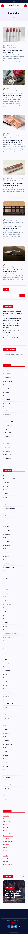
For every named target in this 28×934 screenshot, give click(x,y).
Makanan (7, 652)
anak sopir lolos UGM (10, 479)
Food (6, 585)
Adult (6, 475)
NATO (6, 689)
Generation (8, 593)
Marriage (7, 663)
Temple (7, 773)
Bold (15, 45)
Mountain (7, 670)
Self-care (7, 733)
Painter (7, 700)
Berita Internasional (10, 508)
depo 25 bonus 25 (7, 841)
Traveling (7, 777)
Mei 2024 (7, 443)
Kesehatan (7, 637)
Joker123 (5, 830)
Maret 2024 (8, 451)
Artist (6, 493)
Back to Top (14, 931)
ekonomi (7, 563)
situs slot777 (6, 838)
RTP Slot (5, 818)
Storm (6, 755)
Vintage (7, 788)
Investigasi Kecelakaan (11, 619)
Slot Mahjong (6, 833)
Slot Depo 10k (6, 821)
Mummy (7, 678)
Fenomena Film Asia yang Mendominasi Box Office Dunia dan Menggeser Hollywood (13, 325)
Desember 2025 (9, 381)
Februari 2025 (8, 410)
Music (6, 681)
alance (15, 220)
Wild (6, 792)
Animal (7, 482)
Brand (6, 515)
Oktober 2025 (8, 388)
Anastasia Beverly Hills (8, 222)
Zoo (6, 799)
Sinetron (7, 740)
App (6, 490)
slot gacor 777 (6, 861)
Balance (15, 134)
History (7, 607)
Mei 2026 (7, 373)
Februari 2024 (8, 454)
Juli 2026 (7, 370)
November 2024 (9, 421)
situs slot (5, 850)
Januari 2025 (8, 414)
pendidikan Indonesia (10, 703)
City (6, 537)
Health (6, 600)
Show (6, 736)
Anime (6, 486)
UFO (6, 781)
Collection (19, 45)
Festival (7, 574)
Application (16, 178)
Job (6, 626)
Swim (6, 759)
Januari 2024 (8, 458)
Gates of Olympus (7, 864)
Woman (7, 795)
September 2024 (9, 429)
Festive (7, 578)
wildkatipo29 (9, 45)
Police (6, 707)
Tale (6, 762)
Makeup (7, 655)
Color (4, 91)
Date (6, 549)
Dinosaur (7, 556)
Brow (15, 265)
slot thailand (6, 844)
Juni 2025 (7, 396)
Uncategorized (8, 784)
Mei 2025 (7, 399)
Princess (7, 718)
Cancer (7, 519)
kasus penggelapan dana (11, 633)
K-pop (6, 630)
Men (6, 666)
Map (6, 659)
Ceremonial (8, 530)
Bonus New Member (8, 835)
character (7, 534)
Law (6, 644)
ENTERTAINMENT (9, 567)
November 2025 (9, 385)
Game (6, 589)
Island (6, 622)
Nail (6, 685)
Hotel (6, 615)
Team (6, 770)
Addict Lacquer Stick (19, 89)
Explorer (19, 265)
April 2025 (7, 403)
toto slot (5, 847)
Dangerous (7, 545)
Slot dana (5, 827)
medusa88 (5, 858)
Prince (6, 714)
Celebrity (7, 526)
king (6, 641)
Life (6, 648)
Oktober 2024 (8, 425)
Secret (6, 729)
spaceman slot (8, 744)
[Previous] (21, 877)
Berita (6, 504)
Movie (6, 674)
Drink (6, 560)
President (7, 711)
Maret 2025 (8, 407)
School (6, 722)
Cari (6, 289)
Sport (6, 748)
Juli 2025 (7, 392)
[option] (14, 891)
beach (6, 497)
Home (14, 17)
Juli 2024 (7, 436)
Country (7, 541)
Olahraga (7, 692)
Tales (6, 766)
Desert (6, 552)
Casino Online (6, 824)
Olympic (7, 696)
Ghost (6, 596)
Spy (6, 751)
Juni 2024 (7, 440)
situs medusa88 (7, 853)
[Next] (23, 877)
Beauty (21, 178)
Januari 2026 (8, 377)
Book (6, 512)
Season (7, 725)
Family (6, 571)
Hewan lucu (8, 604)
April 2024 (7, 447)
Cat (6, 523)
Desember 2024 (9, 418)
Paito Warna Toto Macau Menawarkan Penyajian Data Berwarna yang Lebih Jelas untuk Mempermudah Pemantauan (13, 313)
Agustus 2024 (8, 432)
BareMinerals (6, 136)
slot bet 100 (6, 815)
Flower (6, 582)
